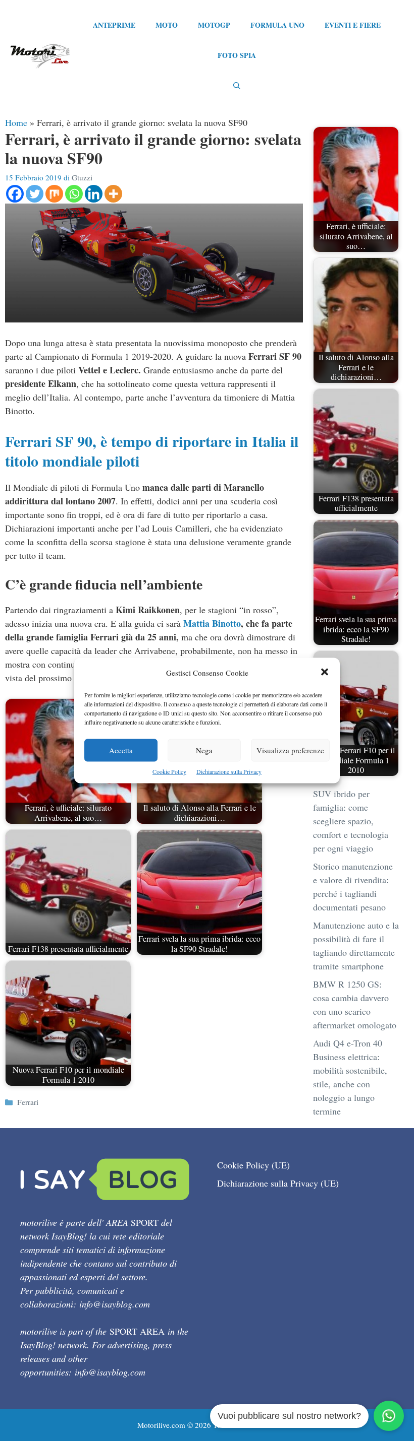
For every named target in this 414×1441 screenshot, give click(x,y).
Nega (204, 750)
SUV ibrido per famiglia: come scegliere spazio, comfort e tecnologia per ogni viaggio (350, 821)
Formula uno (277, 25)
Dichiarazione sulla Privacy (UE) (278, 1183)
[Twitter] (34, 194)
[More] (113, 194)
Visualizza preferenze (290, 750)
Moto (167, 25)
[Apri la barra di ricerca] (236, 86)
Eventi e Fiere (353, 25)
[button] (325, 673)
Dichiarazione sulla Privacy (229, 771)
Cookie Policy (169, 771)
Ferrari (27, 1102)
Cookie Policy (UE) (253, 1165)
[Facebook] (15, 194)
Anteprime (114, 25)
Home (16, 122)
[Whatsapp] (74, 194)
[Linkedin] (93, 194)
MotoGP (214, 25)
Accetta (121, 750)
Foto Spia (237, 55)
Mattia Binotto (212, 623)
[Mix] (54, 194)
